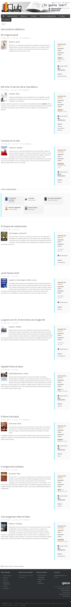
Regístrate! (67, 2)
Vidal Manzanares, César (18, 373)
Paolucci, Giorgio (15, 524)
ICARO (39, 581)
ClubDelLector (5, 603)
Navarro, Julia (14, 42)
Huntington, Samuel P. (18, 233)
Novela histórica (62, 76)
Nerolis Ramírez (42, 575)
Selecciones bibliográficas (48, 16)
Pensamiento (61, 262)
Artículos (34, 16)
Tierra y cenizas (32, 207)
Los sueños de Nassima (54, 198)
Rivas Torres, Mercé (53, 200)
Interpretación (64, 66)
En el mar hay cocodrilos (12, 199)
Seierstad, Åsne (15, 423)
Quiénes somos (12, 16)
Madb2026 (41, 583)
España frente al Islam (12, 366)
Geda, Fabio (11, 201)
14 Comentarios (26, 144)
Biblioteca (24, 16)
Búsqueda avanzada (64, 8)
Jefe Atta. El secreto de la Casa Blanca (19, 86)
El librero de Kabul (10, 416)
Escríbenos (6, 20)
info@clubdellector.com (60, 575)
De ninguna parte (9, 34)
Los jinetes (31, 198)
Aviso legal (22, 605)
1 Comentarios (25, 420)
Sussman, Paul (14, 473)
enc (16, 90)
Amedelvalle (41, 577)
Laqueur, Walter (15, 327)
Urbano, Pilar (14, 94)
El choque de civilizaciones (14, 226)
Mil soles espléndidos (15, 207)
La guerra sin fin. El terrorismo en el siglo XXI (23, 319)
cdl (17, 144)
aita (17, 38)
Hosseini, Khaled (15, 148)
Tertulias (62, 16)
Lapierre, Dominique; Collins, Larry (22, 280)
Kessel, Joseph (32, 200)
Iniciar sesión (57, 2)
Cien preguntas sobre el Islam (15, 516)
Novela (60, 182)
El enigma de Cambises (12, 466)
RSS (70, 601)
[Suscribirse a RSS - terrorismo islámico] (12, 566)
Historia (60, 130)
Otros (59, 456)
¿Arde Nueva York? (10, 273)
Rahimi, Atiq (31, 209)
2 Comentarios (26, 38)
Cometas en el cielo (10, 140)
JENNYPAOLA (41, 579)
